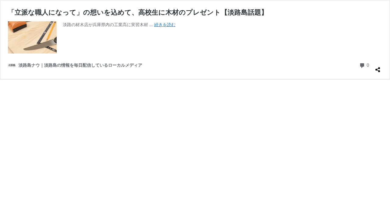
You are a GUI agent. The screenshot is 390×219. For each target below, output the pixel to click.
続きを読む (165, 24)
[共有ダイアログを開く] (378, 67)
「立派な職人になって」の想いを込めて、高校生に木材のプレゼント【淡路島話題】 (138, 12)
